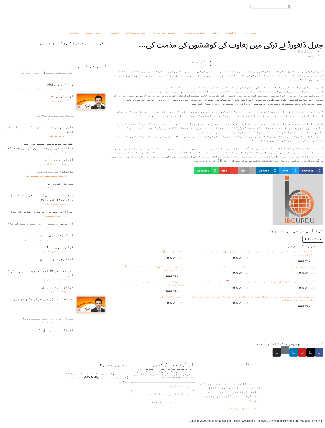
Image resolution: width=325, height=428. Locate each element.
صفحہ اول (250, 32)
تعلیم (115, 32)
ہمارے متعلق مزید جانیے (243, 408)
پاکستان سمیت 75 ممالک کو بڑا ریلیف (224, 281)
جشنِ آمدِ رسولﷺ (173, 251)
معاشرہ (74, 32)
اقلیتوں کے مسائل (165, 32)
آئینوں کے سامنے (172, 296)
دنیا (214, 32)
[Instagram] (277, 352)
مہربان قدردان (60, 183)
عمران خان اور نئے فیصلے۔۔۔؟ (48, 318)
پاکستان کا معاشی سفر (54, 171)
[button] (311, 170)
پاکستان (231, 32)
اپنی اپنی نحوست (304, 266)
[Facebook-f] (319, 352)
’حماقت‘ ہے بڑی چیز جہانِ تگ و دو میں (43, 299)
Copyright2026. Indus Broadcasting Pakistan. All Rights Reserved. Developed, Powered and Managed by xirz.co (256, 420)
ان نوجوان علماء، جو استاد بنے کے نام (40, 223)
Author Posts (313, 239)
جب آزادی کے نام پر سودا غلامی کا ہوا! (41, 211)
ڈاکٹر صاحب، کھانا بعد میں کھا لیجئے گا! (220, 296)
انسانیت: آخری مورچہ (55, 235)
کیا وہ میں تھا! (60, 247)
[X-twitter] (310, 352)
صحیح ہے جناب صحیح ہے (234, 266)
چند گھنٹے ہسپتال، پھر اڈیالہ (228, 251)
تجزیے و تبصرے (194, 32)
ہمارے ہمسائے (136, 32)
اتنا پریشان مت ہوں (56, 259)
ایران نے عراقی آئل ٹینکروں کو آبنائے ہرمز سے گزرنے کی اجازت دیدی (152, 283)
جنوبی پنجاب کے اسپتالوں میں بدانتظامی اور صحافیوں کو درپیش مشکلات (283, 298)
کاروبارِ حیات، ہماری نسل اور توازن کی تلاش (285, 281)
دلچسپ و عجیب (95, 32)
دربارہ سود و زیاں (57, 287)
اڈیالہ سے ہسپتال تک (55, 330)
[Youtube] (302, 352)
